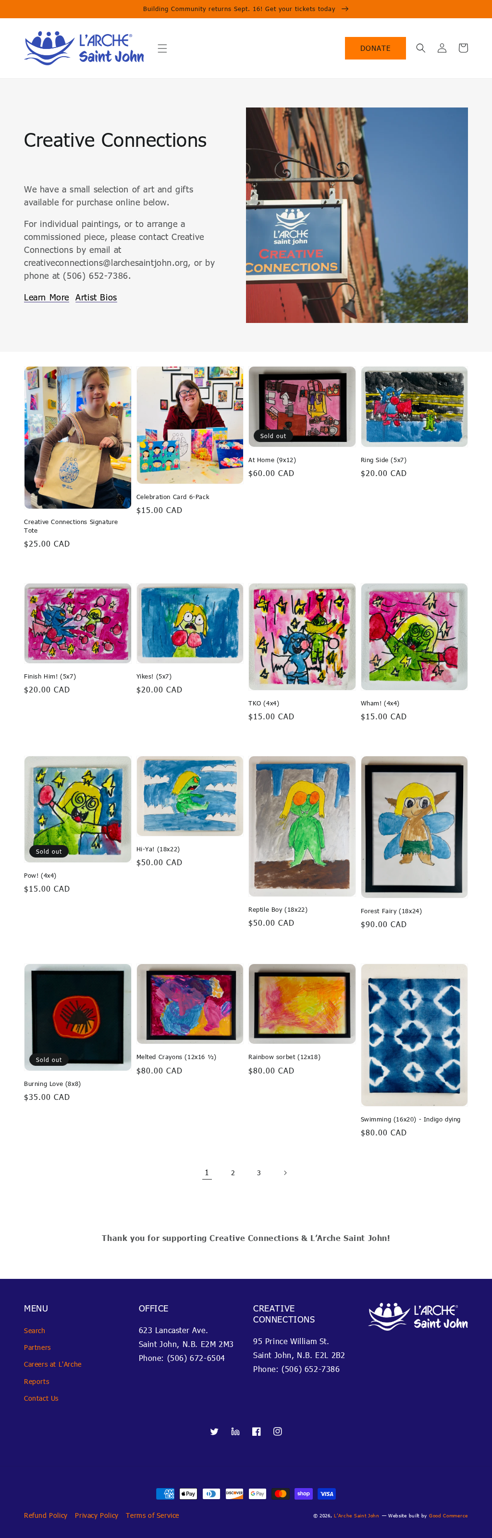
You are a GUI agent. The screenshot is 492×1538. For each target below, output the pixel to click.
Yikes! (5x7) (154, 676)
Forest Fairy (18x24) (391, 911)
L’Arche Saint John (357, 1515)
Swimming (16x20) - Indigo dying (411, 1119)
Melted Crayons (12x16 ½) (176, 1057)
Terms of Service (152, 1515)
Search (35, 1330)
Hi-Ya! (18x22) (158, 849)
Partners (37, 1347)
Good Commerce (448, 1515)
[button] (162, 48)
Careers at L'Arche (53, 1364)
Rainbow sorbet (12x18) (284, 1057)
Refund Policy (46, 1515)
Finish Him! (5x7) (50, 676)
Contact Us (41, 1398)
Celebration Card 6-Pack (172, 497)
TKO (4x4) (263, 703)
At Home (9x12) (272, 460)
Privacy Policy (96, 1515)
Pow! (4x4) (40, 875)
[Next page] (284, 1172)
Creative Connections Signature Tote (71, 526)
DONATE (375, 48)
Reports (36, 1381)
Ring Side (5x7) (384, 460)
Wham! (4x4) (380, 703)
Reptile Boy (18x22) (278, 909)
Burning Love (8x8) (52, 1083)
